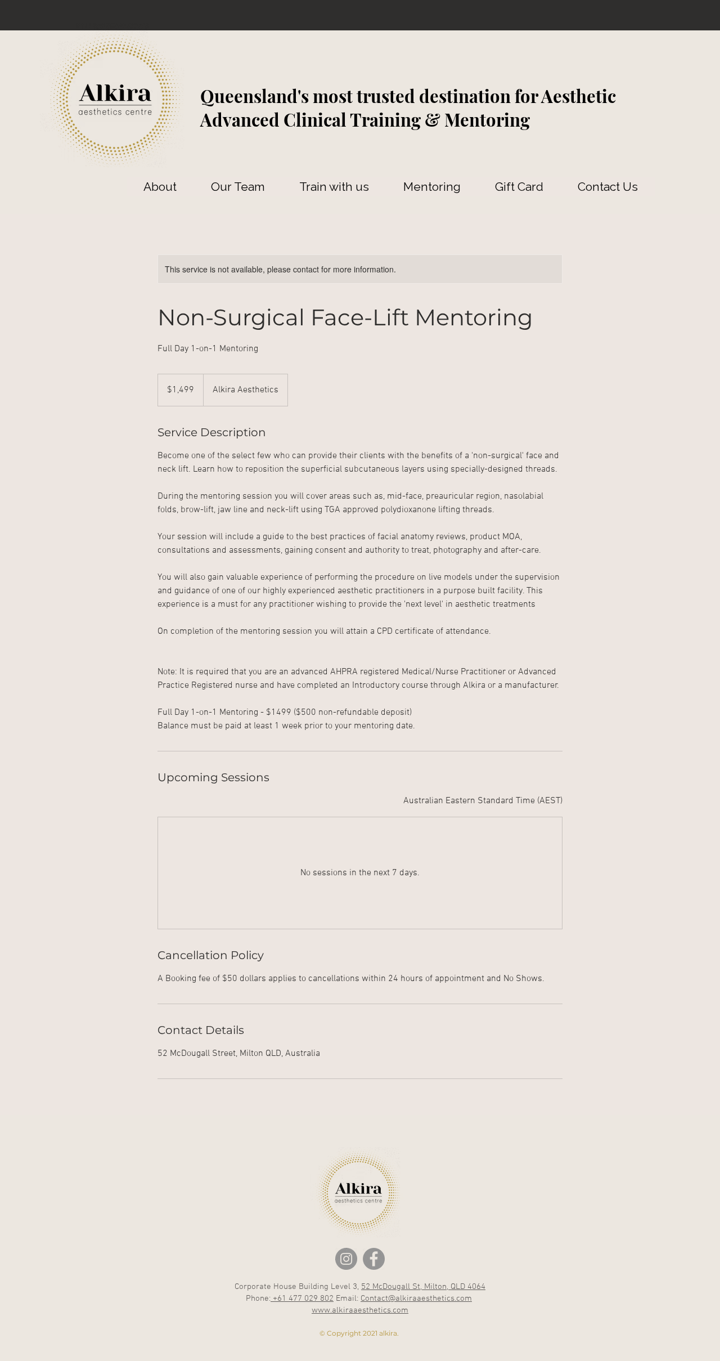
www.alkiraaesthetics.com (360, 1310)
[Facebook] (374, 1259)
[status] (482, 801)
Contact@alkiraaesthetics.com (416, 1298)
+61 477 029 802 (302, 1298)
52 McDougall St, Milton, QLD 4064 (423, 1287)
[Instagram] (346, 1259)
